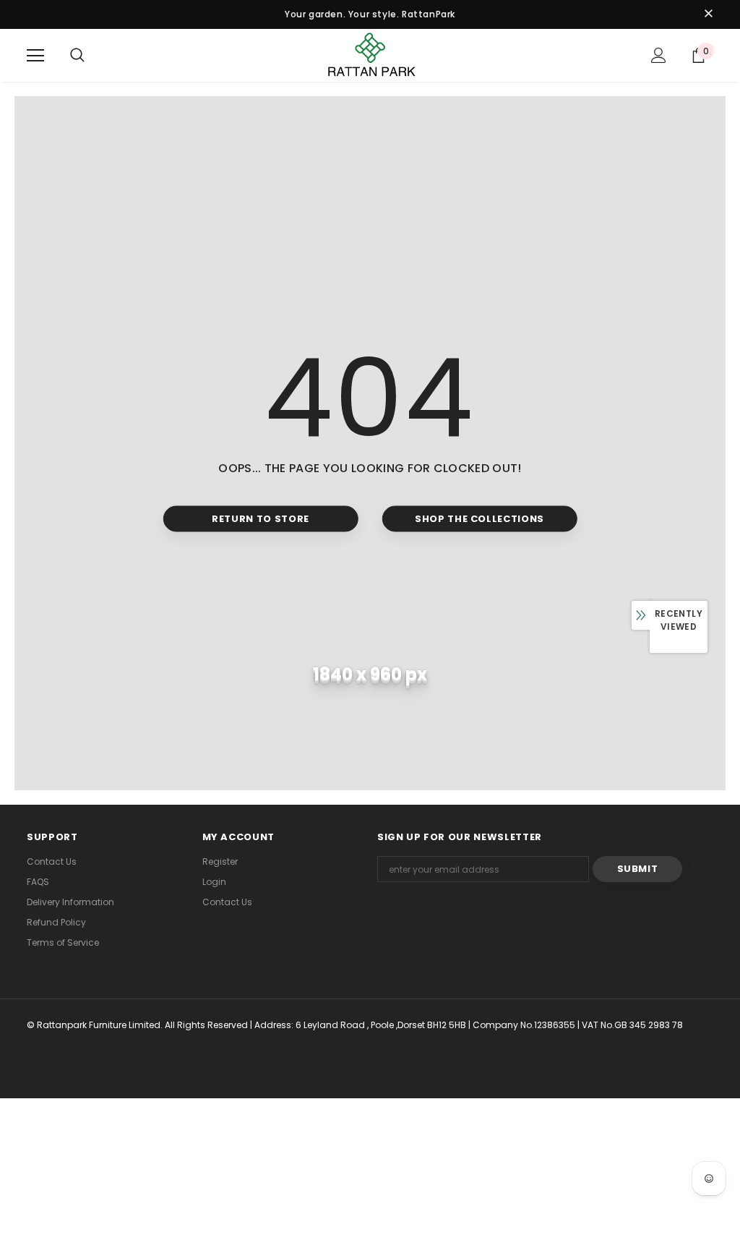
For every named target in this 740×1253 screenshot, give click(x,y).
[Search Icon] (77, 55)
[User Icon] (658, 55)
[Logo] (370, 55)
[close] (708, 14)
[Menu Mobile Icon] (35, 55)
